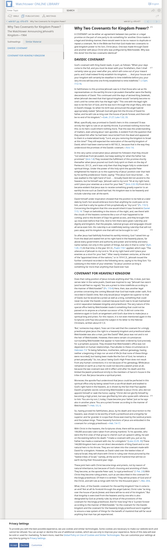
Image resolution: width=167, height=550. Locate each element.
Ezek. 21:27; (108, 117)
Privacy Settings (38, 538)
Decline (24, 545)
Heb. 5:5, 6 (96, 405)
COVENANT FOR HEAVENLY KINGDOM (26, 55)
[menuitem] (159, 10)
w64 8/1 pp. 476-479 (18, 21)
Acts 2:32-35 (132, 184)
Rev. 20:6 (145, 480)
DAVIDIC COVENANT (17, 48)
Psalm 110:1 (120, 248)
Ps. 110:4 (108, 288)
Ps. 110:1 (143, 205)
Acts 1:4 (90, 159)
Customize (37, 545)
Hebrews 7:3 (80, 350)
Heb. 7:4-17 (114, 423)
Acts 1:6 (130, 147)
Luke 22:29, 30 (135, 441)
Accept (13, 545)
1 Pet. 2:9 (139, 471)
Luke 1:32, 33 (121, 117)
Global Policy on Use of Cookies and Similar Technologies (92, 535)
